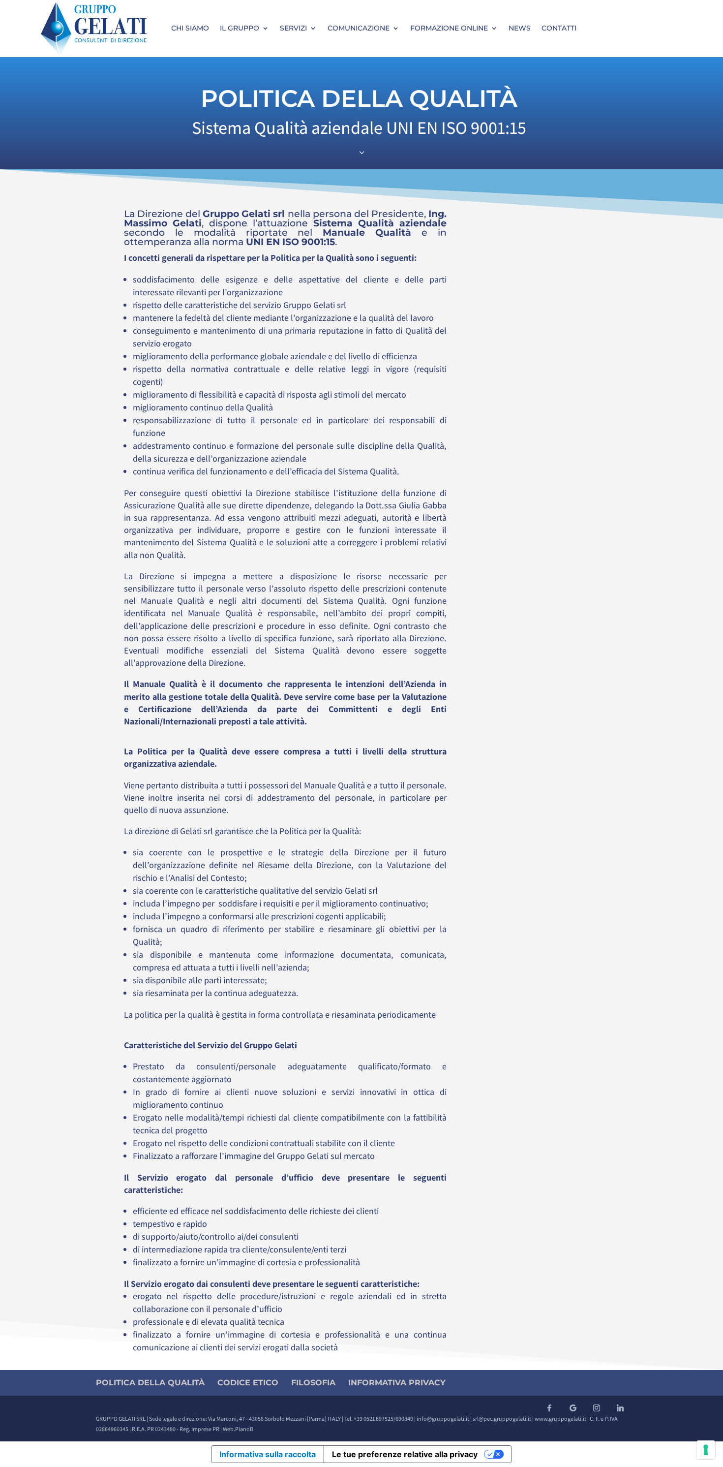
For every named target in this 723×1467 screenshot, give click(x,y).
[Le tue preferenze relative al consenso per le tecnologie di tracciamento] (705, 1449)
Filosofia (313, 1382)
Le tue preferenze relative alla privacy (405, 1454)
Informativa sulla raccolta (267, 1454)
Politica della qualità (150, 1382)
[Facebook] (549, 1408)
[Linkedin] (620, 1408)
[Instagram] (596, 1408)
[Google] (573, 1408)
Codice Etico (247, 1382)
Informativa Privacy (397, 1382)
